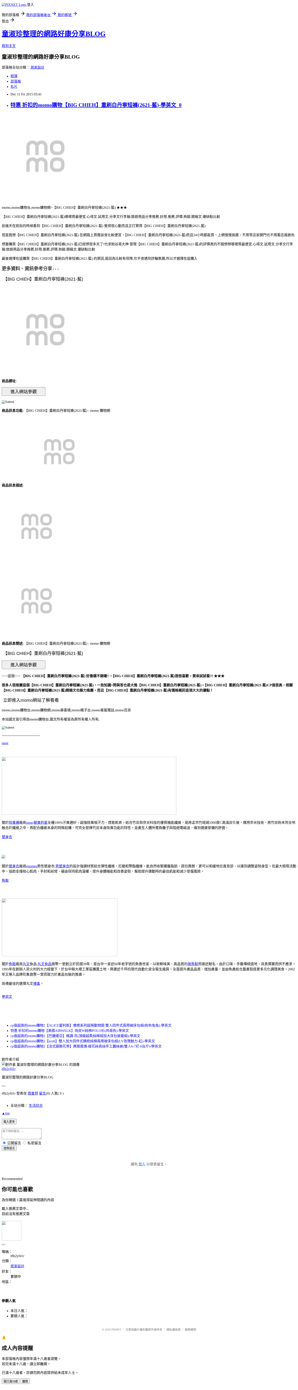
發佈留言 (9, 1148)
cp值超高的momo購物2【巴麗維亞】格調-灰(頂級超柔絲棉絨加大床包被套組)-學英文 (75, 1036)
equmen (31, 866)
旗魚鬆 (193, 964)
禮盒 (36, 983)
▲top (6, 1113)
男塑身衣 (62, 866)
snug (5, 743)
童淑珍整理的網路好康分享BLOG (54, 34)
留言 (42, 1093)
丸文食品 (44, 964)
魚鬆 (5, 880)
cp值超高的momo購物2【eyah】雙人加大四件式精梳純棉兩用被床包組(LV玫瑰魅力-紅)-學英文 (82, 1041)
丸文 (26, 964)
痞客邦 (33, 1093)
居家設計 (38, 67)
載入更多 (9, 1121)
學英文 (7, 996)
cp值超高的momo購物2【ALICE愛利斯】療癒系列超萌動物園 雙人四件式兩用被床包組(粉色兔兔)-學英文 (90, 1025)
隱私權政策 (173, 1329)
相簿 (13, 76)
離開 (25, 1381)
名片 (13, 86)
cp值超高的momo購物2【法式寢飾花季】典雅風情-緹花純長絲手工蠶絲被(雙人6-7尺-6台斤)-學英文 (86, 1046)
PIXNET (116, 1329)
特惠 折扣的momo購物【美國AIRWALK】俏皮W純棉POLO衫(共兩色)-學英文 (69, 1030)
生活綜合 (36, 1105)
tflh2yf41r (8, 1069)
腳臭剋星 (41, 822)
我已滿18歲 (10, 1381)
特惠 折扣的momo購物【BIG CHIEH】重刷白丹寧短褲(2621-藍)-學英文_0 (96, 105)
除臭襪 (14, 822)
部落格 (15, 81)
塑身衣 (7, 837)
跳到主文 (9, 46)
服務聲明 (190, 1329)
